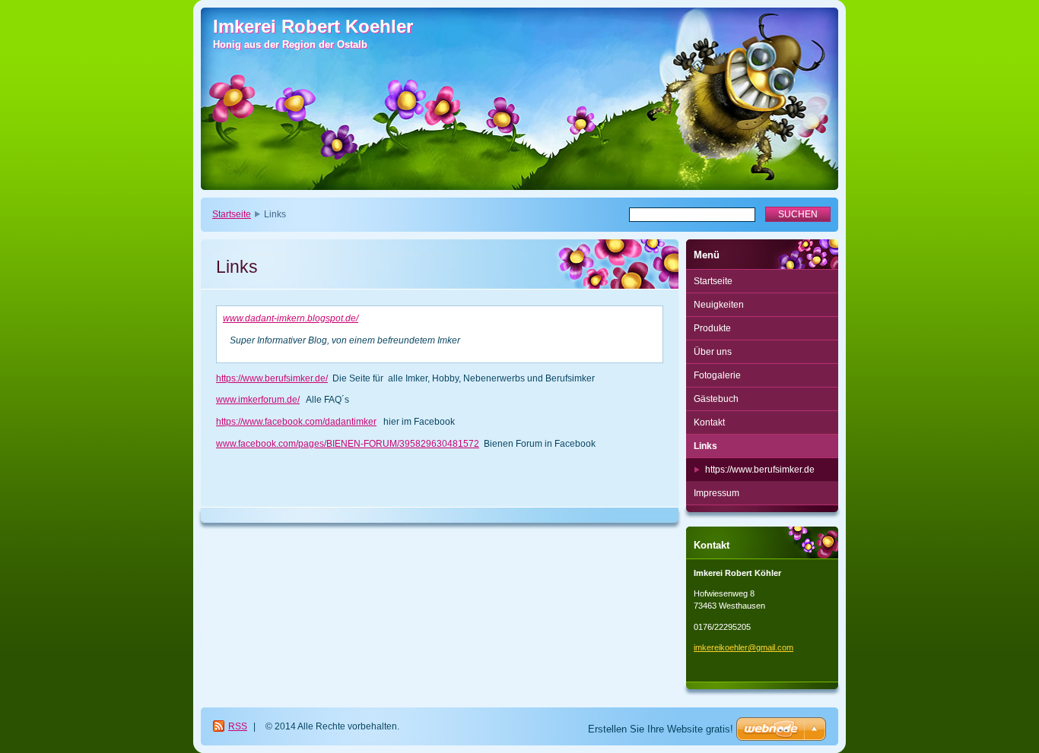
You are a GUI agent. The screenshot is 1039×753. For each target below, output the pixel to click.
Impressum (716, 493)
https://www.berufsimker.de (760, 469)
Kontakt (709, 422)
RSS (237, 726)
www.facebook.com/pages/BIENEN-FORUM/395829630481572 (347, 443)
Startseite (231, 214)
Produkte (712, 328)
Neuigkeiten (719, 304)
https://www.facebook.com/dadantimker (296, 421)
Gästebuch (716, 399)
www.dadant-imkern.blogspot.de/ (290, 318)
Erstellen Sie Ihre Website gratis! (660, 729)
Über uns (713, 351)
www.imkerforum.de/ (258, 399)
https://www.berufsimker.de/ (272, 378)
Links (705, 446)
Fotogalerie (717, 375)
